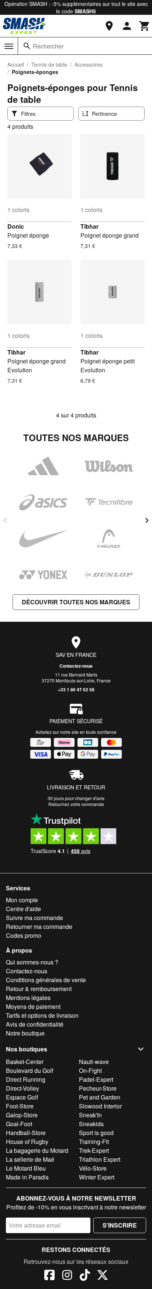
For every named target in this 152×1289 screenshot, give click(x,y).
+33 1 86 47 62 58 (76, 689)
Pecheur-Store (98, 1088)
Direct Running (25, 1079)
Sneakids (91, 1124)
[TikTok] (85, 1276)
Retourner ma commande (39, 926)
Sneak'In (90, 1115)
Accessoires (89, 64)
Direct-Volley (22, 1088)
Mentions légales (28, 997)
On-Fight (90, 1070)
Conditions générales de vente (46, 980)
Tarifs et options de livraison (42, 1015)
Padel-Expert (96, 1079)
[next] (147, 520)
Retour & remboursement (39, 988)
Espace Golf (22, 1097)
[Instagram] (67, 1276)
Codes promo (23, 935)
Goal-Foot (19, 1124)
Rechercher (48, 46)
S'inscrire (120, 1225)
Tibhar (89, 226)
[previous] (5, 520)
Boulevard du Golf (29, 1070)
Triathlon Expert (99, 1159)
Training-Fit (94, 1141)
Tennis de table (49, 64)
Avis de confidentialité (34, 1024)
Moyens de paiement (33, 1006)
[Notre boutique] (109, 26)
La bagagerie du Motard (37, 1150)
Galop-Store (22, 1115)
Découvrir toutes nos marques (76, 602)
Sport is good (96, 1132)
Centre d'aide (23, 908)
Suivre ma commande (34, 917)
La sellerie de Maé (30, 1159)
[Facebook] (49, 1276)
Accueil (15, 64)
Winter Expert (96, 1177)
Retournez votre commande (76, 804)
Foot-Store (20, 1106)
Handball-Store (26, 1132)
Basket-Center (25, 1061)
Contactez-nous (76, 666)
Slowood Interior (100, 1106)
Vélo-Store (93, 1168)
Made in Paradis (27, 1177)
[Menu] (9, 46)
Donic (15, 226)
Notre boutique (25, 1033)
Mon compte (22, 900)
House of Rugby (27, 1141)
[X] (102, 1276)
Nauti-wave (94, 1061)
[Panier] (145, 26)
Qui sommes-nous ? (32, 962)
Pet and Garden (99, 1097)
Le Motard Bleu (26, 1168)
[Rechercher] (27, 45)
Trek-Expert (94, 1150)
